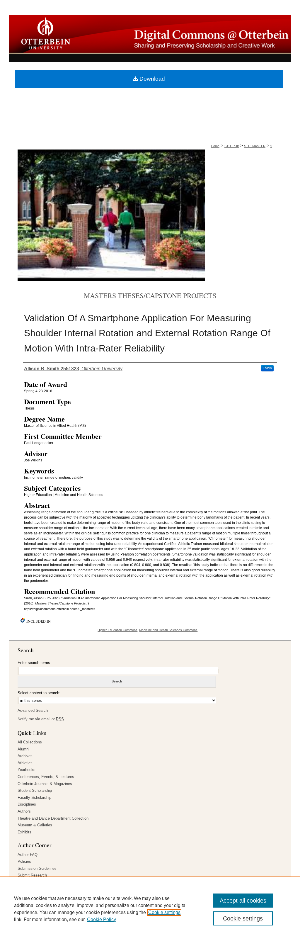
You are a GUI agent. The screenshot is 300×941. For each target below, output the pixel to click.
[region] (150, 909)
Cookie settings (164, 912)
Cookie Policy (101, 919)
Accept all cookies (243, 900)
